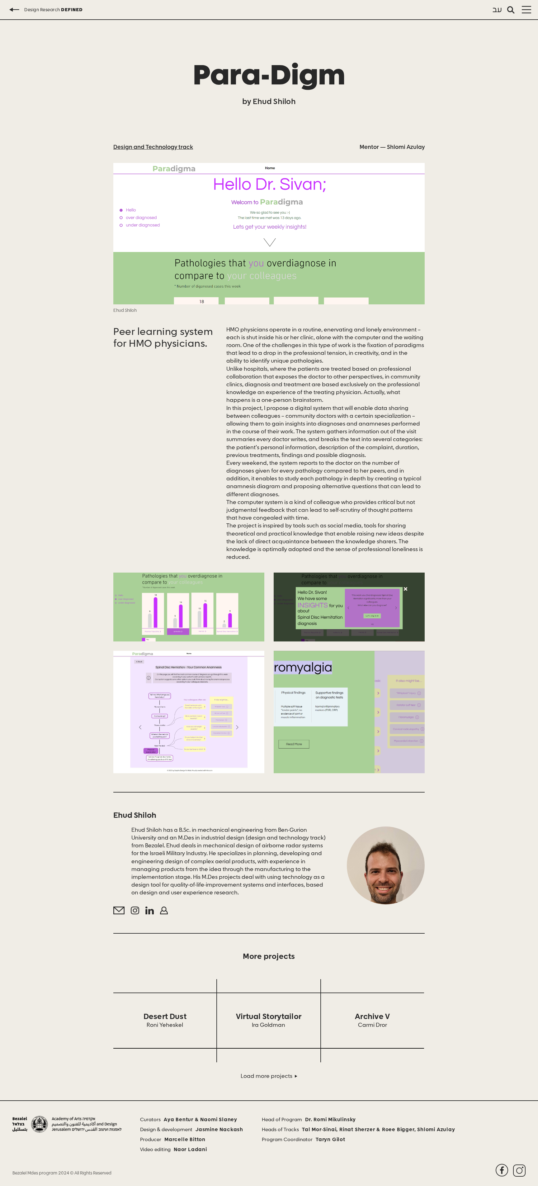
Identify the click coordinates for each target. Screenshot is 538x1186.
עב (497, 10)
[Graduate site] (164, 911)
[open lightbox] (269, 233)
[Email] (119, 911)
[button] (526, 9)
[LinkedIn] (149, 911)
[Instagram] (135, 911)
